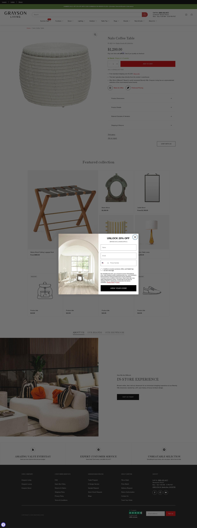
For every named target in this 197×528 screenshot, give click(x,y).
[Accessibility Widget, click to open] (3, 524)
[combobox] (105, 263)
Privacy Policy (111, 282)
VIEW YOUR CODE (118, 288)
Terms (117, 282)
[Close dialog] (135, 237)
